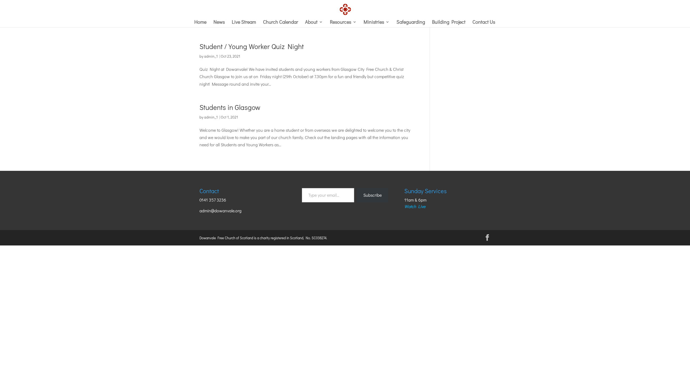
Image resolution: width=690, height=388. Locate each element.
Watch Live (414, 206)
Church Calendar (280, 22)
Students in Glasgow (229, 107)
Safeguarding (410, 22)
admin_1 (211, 56)
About (311, 22)
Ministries (374, 22)
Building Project (448, 22)
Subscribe (372, 195)
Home (200, 22)
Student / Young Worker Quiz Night (251, 46)
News (219, 22)
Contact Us (483, 22)
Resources (340, 22)
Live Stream (244, 22)
